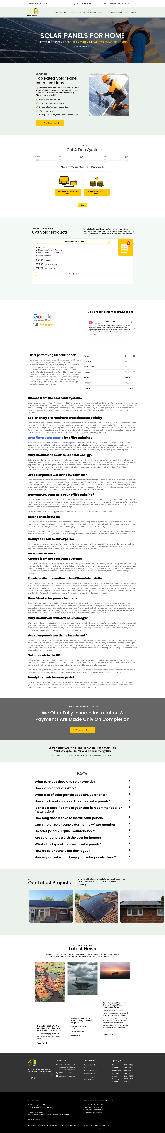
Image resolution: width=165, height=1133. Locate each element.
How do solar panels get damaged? (62, 851)
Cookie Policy (96, 1128)
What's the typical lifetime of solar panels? (68, 844)
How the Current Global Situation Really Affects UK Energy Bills (81, 1020)
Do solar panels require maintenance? (65, 831)
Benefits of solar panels (45, 438)
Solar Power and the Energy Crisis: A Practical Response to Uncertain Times (115, 1005)
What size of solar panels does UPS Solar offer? (71, 795)
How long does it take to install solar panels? (69, 818)
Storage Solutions (89, 12)
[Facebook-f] (29, 1078)
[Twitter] (32, 1078)
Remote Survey (130, 12)
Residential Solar (60, 12)
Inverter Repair (117, 12)
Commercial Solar (74, 12)
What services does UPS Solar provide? (65, 781)
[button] (134, 328)
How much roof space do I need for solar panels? (72, 801)
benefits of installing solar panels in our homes (55, 375)
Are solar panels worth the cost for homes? (68, 837)
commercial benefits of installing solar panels (62, 442)
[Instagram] (35, 1078)
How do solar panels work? (55, 788)
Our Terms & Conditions (108, 1128)
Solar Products (103, 12)
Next (82, 205)
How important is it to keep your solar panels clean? (75, 857)
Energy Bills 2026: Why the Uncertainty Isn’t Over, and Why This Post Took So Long (49, 1028)
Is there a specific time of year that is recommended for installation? (78, 810)
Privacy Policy (87, 1128)
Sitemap (117, 1128)
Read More (41, 1043)
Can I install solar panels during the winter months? (75, 824)
